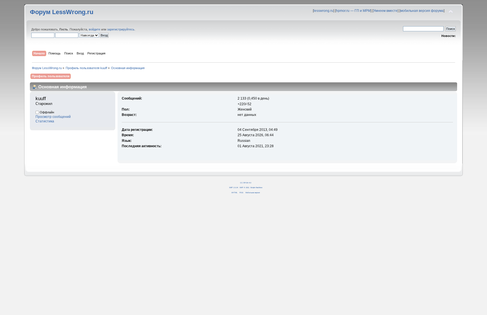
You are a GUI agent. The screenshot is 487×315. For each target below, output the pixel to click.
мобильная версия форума (422, 11)
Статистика (45, 121)
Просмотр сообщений (53, 117)
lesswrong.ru (323, 11)
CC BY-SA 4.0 (245, 183)
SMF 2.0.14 (233, 187)
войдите (94, 29)
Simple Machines (256, 187)
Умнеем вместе (385, 11)
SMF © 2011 (244, 187)
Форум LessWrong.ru (61, 12)
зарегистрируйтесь (120, 29)
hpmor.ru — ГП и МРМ (353, 11)
